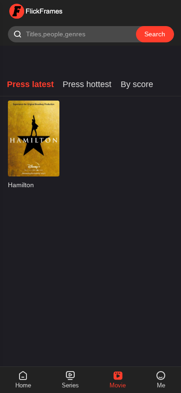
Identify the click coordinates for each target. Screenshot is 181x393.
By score (137, 84)
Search (154, 34)
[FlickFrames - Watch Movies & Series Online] (36, 11)
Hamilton (21, 185)
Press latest (30, 84)
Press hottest (87, 84)
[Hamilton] (34, 138)
